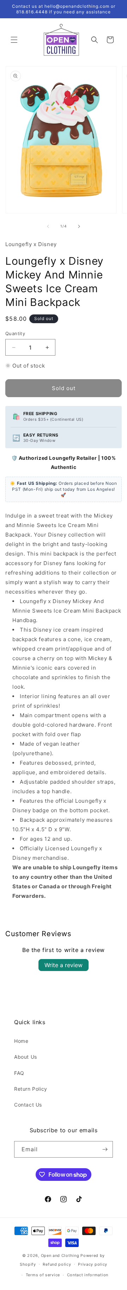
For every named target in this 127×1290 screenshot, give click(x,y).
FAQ (19, 1073)
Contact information (87, 1274)
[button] (14, 40)
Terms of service (43, 1274)
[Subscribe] (105, 1149)
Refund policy (57, 1264)
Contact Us (28, 1105)
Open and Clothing (60, 1255)
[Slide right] (79, 226)
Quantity (15, 333)
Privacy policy (92, 1264)
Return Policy (30, 1089)
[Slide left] (48, 226)
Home (21, 1041)
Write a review (63, 965)
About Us (25, 1057)
